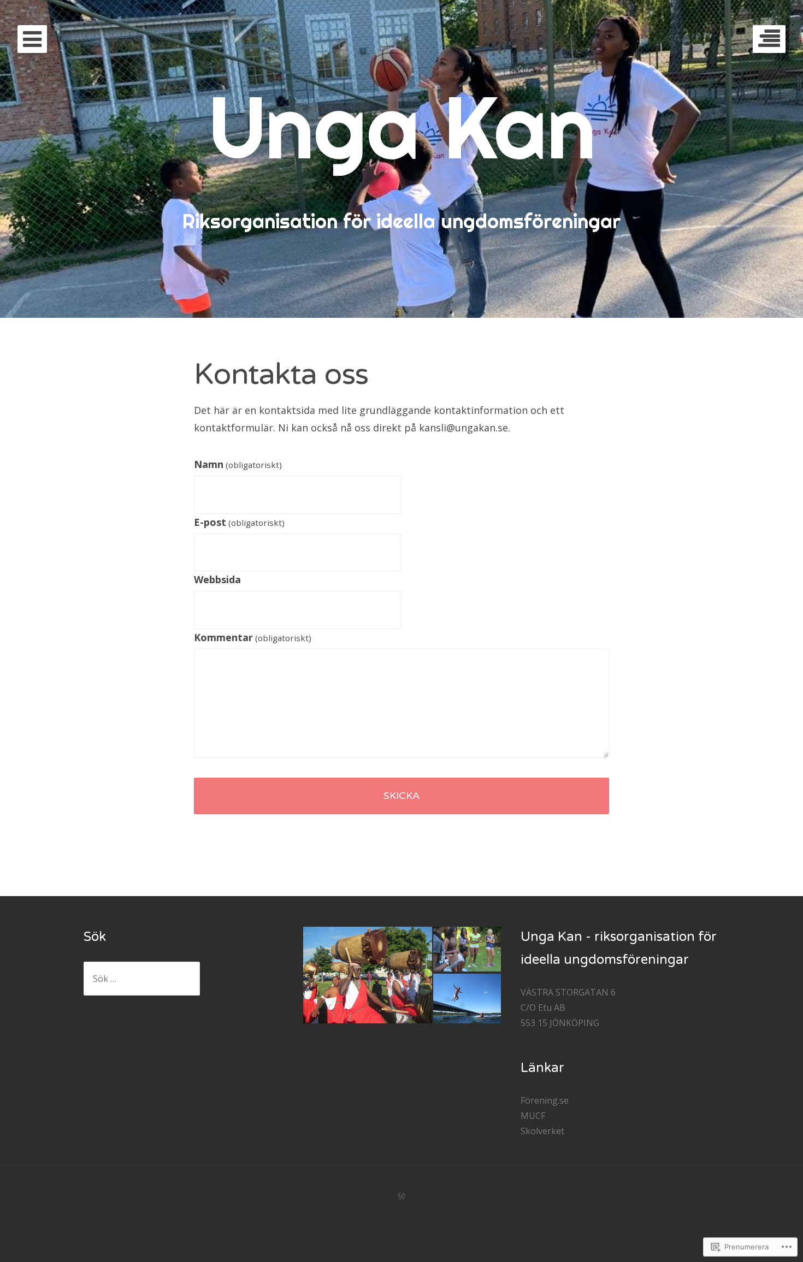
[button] (367, 975)
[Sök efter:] (142, 979)
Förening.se (545, 1100)
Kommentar (252, 637)
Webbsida (217, 579)
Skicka (401, 796)
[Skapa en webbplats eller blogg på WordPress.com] (401, 1196)
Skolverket (542, 1131)
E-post (239, 522)
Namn (238, 464)
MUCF (533, 1116)
